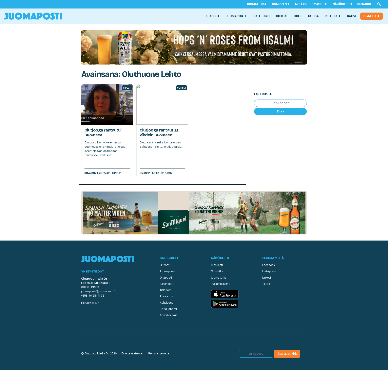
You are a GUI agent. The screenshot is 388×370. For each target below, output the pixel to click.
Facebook (268, 265)
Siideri (281, 16)
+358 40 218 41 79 (92, 295)
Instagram (269, 271)
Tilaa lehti (371, 16)
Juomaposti (236, 16)
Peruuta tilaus (90, 303)
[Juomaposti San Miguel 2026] (194, 212)
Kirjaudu (364, 4)
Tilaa (280, 111)
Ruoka (313, 16)
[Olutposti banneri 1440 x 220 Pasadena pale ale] (194, 47)
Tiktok (266, 284)
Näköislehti (342, 4)
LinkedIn (267, 277)
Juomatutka (256, 4)
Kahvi (351, 16)
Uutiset (212, 16)
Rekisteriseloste (158, 353)
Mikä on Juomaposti (311, 4)
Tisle (297, 16)
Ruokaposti (167, 296)
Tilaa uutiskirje (287, 354)
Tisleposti (166, 290)
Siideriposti (167, 284)
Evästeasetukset (132, 353)
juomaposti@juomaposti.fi (98, 291)
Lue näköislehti (220, 284)
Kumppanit (280, 4)
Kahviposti (166, 302)
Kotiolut (333, 16)
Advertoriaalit (168, 315)
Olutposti (261, 16)
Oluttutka (217, 271)
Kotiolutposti (168, 309)
